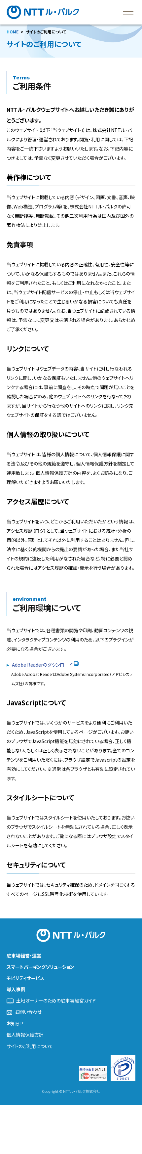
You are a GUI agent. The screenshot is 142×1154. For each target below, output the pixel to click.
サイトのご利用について (30, 1046)
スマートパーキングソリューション (40, 966)
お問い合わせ (28, 1012)
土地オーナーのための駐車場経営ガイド (56, 1001)
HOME (12, 31)
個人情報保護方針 (25, 1035)
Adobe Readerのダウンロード (42, 664)
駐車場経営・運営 (24, 955)
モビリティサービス (25, 978)
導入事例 (16, 989)
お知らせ (15, 1023)
